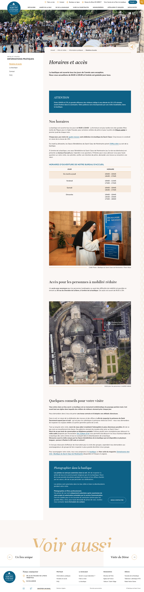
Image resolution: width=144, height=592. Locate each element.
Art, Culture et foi (83, 433)
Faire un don (82, 579)
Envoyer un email (44, 589)
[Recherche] (142, 2)
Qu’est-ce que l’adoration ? (87, 576)
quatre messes (74, 137)
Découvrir (31, 7)
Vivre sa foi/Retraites (81, 7)
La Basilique (83, 572)
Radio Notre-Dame (130, 581)
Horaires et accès (62, 579)
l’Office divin (114, 144)
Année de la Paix (45, 7)
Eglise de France (108, 579)
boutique (93, 452)
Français (132, 2)
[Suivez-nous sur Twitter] (31, 589)
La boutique (13, 68)
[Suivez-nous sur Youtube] (24, 589)
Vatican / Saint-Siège (109, 581)
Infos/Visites (132, 7)
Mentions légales (61, 588)
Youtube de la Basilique (132, 576)
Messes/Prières (98, 7)
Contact (12, 71)
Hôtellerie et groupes (116, 7)
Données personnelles (96, 588)
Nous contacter (117, 500)
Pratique (60, 572)
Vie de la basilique (62, 7)
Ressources (107, 572)
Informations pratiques (20, 59)
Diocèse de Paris (108, 576)
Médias (127, 572)
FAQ (10, 75)
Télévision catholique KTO (133, 579)
